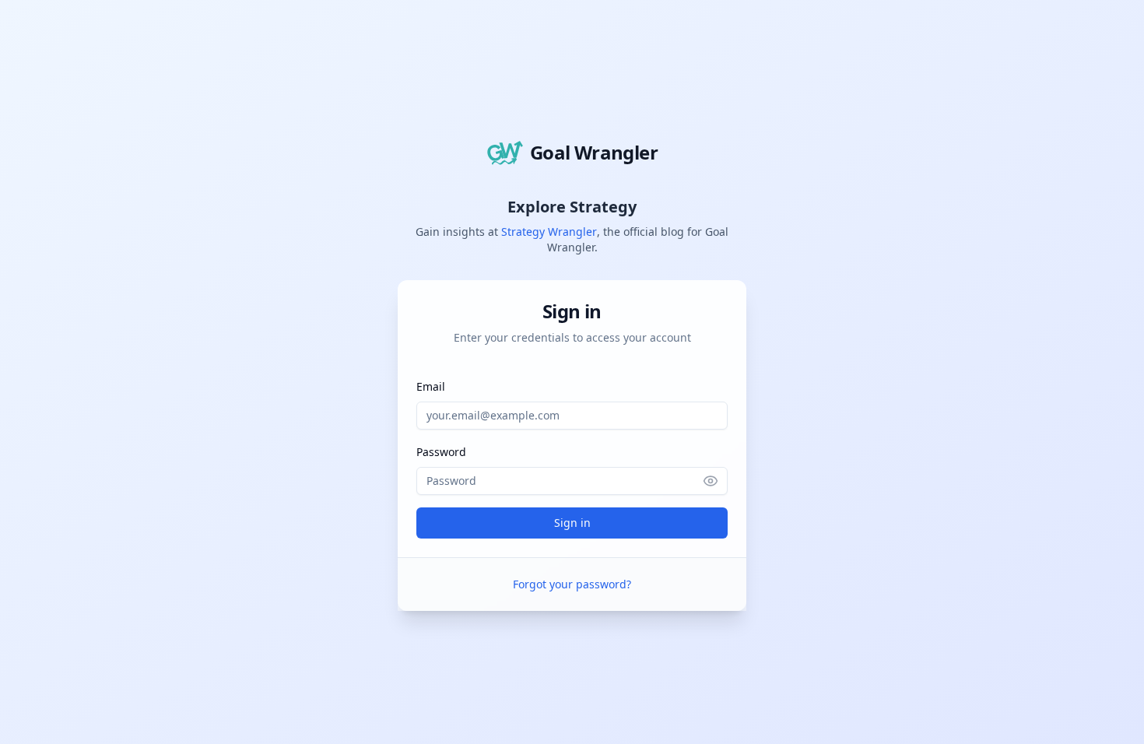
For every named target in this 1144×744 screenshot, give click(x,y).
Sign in (572, 522)
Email (430, 386)
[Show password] (715, 481)
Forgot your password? (572, 584)
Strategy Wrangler (549, 231)
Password (441, 451)
